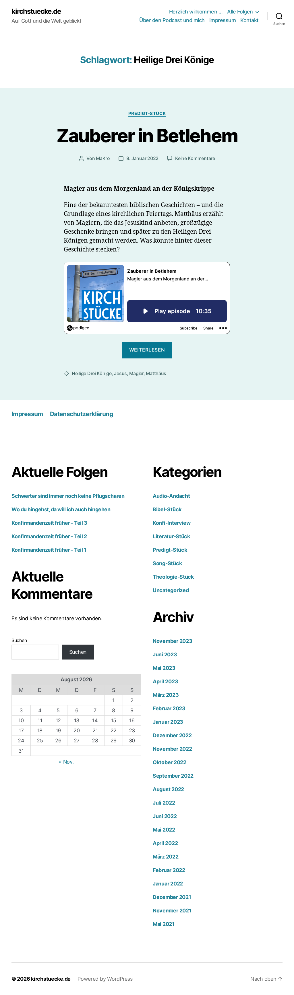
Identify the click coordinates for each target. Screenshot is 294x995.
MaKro (103, 158)
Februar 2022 (169, 870)
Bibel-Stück (167, 509)
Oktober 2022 (169, 762)
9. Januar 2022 (142, 158)
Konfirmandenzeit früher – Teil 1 (48, 550)
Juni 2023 (165, 654)
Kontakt (249, 20)
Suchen (19, 640)
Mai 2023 (164, 668)
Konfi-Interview (172, 523)
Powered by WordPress (105, 979)
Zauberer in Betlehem (147, 135)
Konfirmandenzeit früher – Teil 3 (49, 523)
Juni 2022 (165, 816)
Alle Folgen (240, 12)
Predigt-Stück (147, 113)
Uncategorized (171, 590)
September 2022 (173, 776)
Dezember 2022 (172, 735)
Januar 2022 (168, 884)
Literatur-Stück (171, 536)
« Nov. (66, 762)
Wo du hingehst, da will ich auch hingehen (61, 509)
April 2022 (165, 843)
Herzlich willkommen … (196, 12)
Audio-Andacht (171, 496)
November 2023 (172, 641)
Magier (136, 373)
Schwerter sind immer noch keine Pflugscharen (67, 496)
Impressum (222, 20)
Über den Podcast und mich (172, 20)
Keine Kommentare (195, 158)
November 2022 (172, 749)
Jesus (120, 373)
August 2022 (168, 789)
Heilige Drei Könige (92, 373)
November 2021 (172, 911)
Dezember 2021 (172, 897)
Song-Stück (167, 563)
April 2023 (165, 681)
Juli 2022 (164, 803)
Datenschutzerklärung (81, 413)
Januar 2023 (168, 722)
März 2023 (166, 695)
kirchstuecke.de (36, 11)
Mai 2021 (164, 924)
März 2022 (166, 857)
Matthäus (156, 373)
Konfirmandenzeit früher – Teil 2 (49, 536)
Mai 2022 (164, 830)
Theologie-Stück (173, 577)
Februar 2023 (169, 708)
